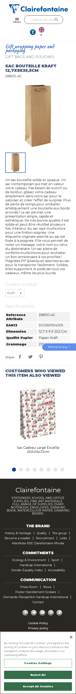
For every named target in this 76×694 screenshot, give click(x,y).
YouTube (42, 613)
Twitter (34, 613)
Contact (38, 602)
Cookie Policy (38, 623)
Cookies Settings (38, 663)
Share (20, 357)
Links (63, 538)
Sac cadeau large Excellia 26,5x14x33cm (38, 450)
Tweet (30, 357)
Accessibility (56, 570)
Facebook (25, 613)
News (47, 587)
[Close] (71, 637)
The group (59, 533)
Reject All (37, 674)
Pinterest (41, 357)
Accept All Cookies (38, 686)
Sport (55, 560)
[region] (38, 662)
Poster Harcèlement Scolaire (35, 592)
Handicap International (36, 565)
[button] (14, 470)
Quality (42, 533)
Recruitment (45, 538)
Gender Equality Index (27, 570)
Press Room (29, 587)
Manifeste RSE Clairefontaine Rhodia (38, 543)
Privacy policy (38, 628)
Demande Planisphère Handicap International (35, 597)
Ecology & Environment (29, 560)
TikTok (59, 613)
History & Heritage (18, 533)
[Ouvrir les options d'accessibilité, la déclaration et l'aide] (33, 32)
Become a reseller (17, 538)
